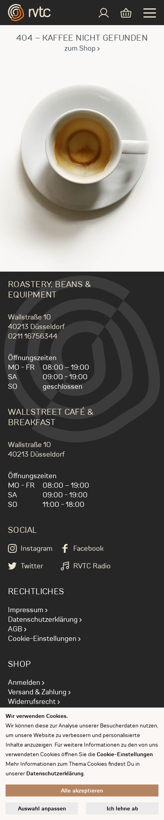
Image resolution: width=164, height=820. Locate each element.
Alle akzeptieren (82, 790)
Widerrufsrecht (32, 701)
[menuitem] (104, 13)
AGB (15, 629)
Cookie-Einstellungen (42, 638)
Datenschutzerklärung (43, 619)
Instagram (37, 548)
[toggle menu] (149, 13)
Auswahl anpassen (42, 808)
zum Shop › (82, 48)
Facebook (88, 548)
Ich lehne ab (122, 808)
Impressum (25, 610)
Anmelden (24, 682)
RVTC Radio (92, 566)
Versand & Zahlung (37, 692)
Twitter (32, 566)
